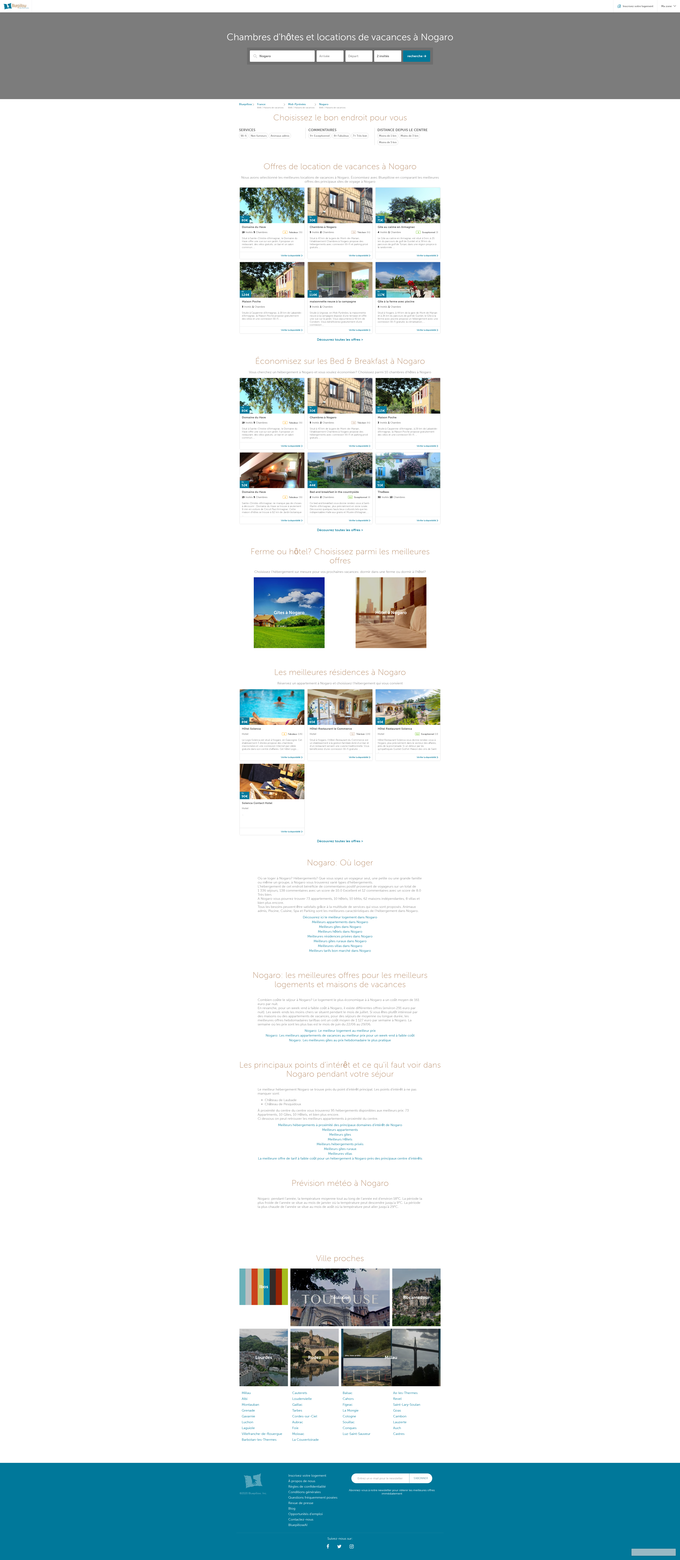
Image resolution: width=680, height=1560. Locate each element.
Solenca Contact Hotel (257, 803)
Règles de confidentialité (307, 1486)
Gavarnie (248, 1416)
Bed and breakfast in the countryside (334, 492)
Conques (349, 1428)
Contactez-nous (300, 1519)
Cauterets (299, 1393)
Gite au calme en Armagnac (396, 227)
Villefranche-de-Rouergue (262, 1434)
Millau (246, 1393)
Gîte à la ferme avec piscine (396, 301)
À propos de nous (301, 1481)
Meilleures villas (340, 1154)
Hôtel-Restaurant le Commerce (331, 728)
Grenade (248, 1410)
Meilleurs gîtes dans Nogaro (340, 927)
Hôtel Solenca (251, 728)
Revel (397, 1399)
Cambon (399, 1416)
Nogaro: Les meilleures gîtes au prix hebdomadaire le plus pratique (340, 1040)
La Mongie (351, 1410)
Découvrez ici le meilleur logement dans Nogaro (340, 917)
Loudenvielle (302, 1399)
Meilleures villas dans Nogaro (340, 946)
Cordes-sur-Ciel (304, 1416)
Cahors (348, 1399)
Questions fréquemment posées (312, 1497)
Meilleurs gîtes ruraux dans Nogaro (340, 941)
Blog (291, 1508)
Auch (397, 1428)
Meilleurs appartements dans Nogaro (340, 922)
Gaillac (297, 1404)
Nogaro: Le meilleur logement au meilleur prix (340, 1031)
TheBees (383, 492)
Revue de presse (300, 1503)
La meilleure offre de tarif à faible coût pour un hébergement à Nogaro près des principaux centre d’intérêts (340, 1158)
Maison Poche (251, 301)
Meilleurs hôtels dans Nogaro (340, 931)
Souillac (349, 1422)
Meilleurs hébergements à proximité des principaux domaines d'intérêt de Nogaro (340, 1125)
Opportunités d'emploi (305, 1514)
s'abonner (421, 1478)
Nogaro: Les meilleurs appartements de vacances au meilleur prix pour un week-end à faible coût (340, 1035)
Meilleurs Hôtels (340, 1139)
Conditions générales (304, 1492)
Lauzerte (400, 1422)
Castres (398, 1434)
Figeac (348, 1404)
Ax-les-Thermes (405, 1393)
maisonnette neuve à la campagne (333, 301)
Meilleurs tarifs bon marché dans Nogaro (340, 951)
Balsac (347, 1393)
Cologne (349, 1416)
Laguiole (248, 1428)
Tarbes (297, 1410)
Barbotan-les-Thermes (259, 1440)
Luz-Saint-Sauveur (356, 1434)
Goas (397, 1410)
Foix (295, 1428)
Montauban (250, 1404)
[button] (328, 1546)
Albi (244, 1399)
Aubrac (297, 1422)
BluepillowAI (297, 1525)
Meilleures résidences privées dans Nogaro (340, 936)
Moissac (298, 1434)
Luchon (247, 1422)
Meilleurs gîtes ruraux (340, 1149)
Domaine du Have (254, 227)
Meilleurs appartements (340, 1130)
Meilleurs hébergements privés (340, 1144)
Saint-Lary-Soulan (406, 1404)
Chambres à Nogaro (323, 227)
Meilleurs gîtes (340, 1134)
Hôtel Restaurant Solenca (395, 728)
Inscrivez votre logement (307, 1475)
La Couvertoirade (305, 1440)
